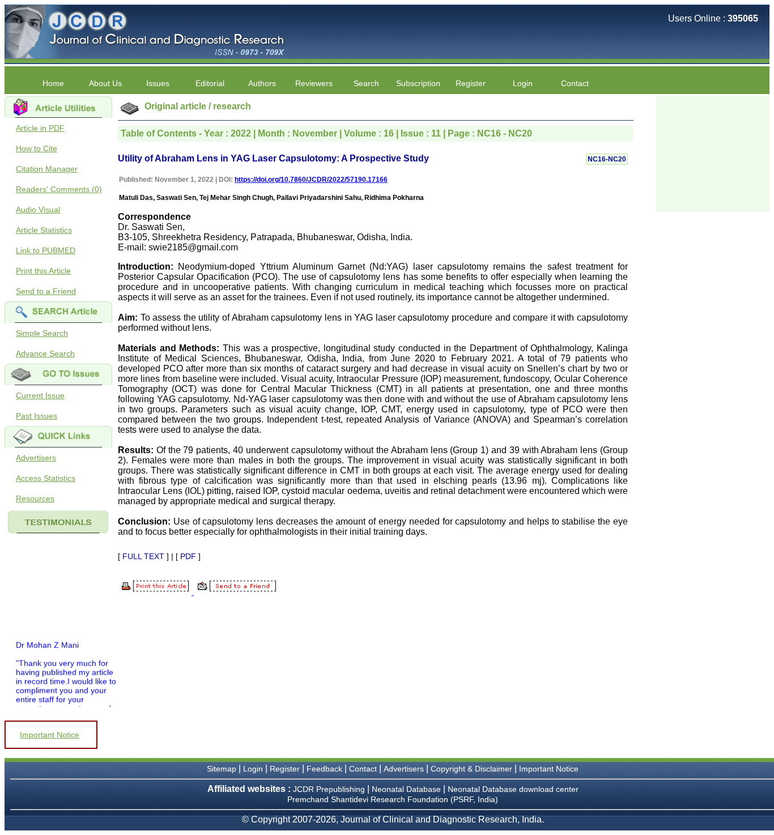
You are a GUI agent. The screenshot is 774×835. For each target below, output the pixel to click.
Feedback (324, 768)
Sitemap (221, 768)
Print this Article (43, 270)
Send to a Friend (46, 291)
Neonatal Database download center (513, 789)
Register (285, 768)
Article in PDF (40, 128)
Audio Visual (38, 209)
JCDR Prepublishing (329, 789)
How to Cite (36, 148)
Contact (575, 83)
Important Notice (49, 734)
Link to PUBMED (45, 250)
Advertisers (36, 457)
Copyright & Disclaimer (471, 768)
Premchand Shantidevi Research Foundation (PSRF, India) (392, 799)
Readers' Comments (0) (59, 189)
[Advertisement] (712, 153)
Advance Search (45, 353)
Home (53, 83)
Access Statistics (45, 478)
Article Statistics (44, 230)
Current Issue (40, 395)
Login (523, 83)
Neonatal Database (407, 789)
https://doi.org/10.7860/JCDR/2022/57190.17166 (311, 180)
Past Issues (36, 415)
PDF (188, 556)
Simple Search (42, 333)
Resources (35, 498)
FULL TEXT (143, 556)
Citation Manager (47, 168)
